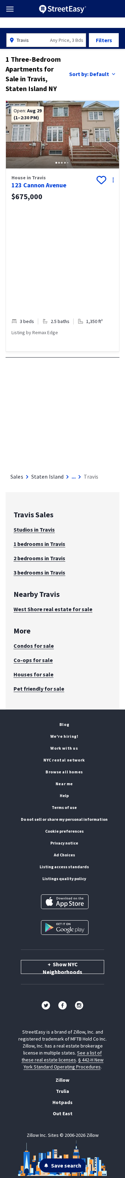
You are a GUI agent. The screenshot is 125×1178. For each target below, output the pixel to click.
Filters (104, 40)
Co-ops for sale (33, 659)
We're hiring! (64, 736)
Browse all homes (64, 771)
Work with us (64, 748)
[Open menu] (10, 9)
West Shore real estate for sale (53, 609)
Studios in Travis (34, 529)
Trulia (62, 1091)
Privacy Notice (64, 843)
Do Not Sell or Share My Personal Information (64, 819)
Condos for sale (34, 645)
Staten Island (47, 476)
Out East (63, 1113)
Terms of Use (64, 807)
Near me (64, 783)
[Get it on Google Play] (65, 927)
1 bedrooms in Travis (39, 543)
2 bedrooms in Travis (39, 558)
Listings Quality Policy (64, 878)
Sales (16, 476)
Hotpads (62, 1102)
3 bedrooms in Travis (39, 572)
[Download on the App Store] (65, 901)
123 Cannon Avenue (38, 185)
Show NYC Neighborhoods (62, 967)
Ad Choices (64, 854)
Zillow (62, 1080)
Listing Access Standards (64, 866)
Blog (64, 724)
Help (64, 795)
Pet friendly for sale (39, 688)
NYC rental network (64, 760)
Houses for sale (33, 674)
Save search (66, 1165)
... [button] (74, 476)
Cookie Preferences (64, 831)
